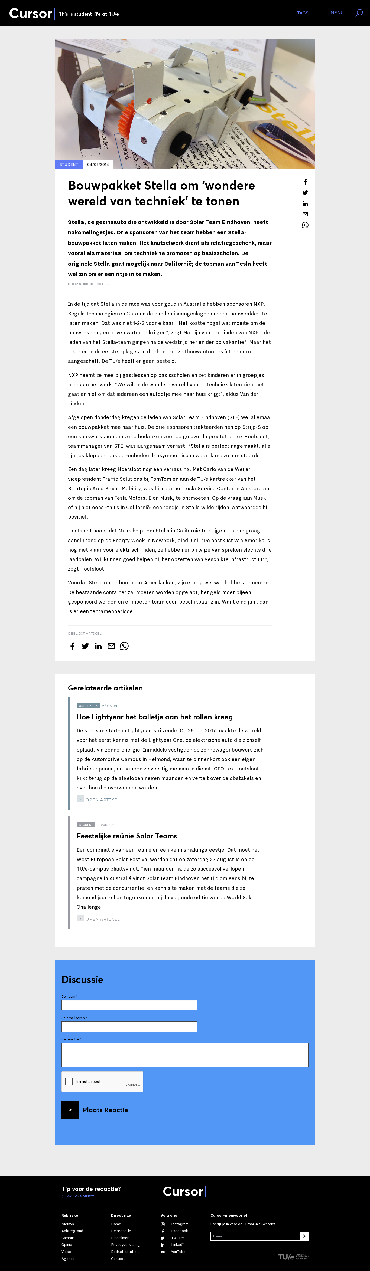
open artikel (102, 800)
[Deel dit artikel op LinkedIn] (305, 203)
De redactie (121, 1231)
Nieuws (67, 1224)
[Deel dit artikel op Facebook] (305, 181)
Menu (336, 12)
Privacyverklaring (125, 1245)
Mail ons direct (80, 1196)
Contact (118, 1259)
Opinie (66, 1245)
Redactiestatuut (125, 1252)
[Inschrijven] (304, 1236)
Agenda (67, 1259)
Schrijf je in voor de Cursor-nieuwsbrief (242, 1224)
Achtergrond (72, 1231)
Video (66, 1252)
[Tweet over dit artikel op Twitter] (305, 192)
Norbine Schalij (93, 284)
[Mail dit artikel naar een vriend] (305, 214)
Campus (68, 1238)
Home (116, 1224)
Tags (303, 13)
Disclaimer (120, 1238)
